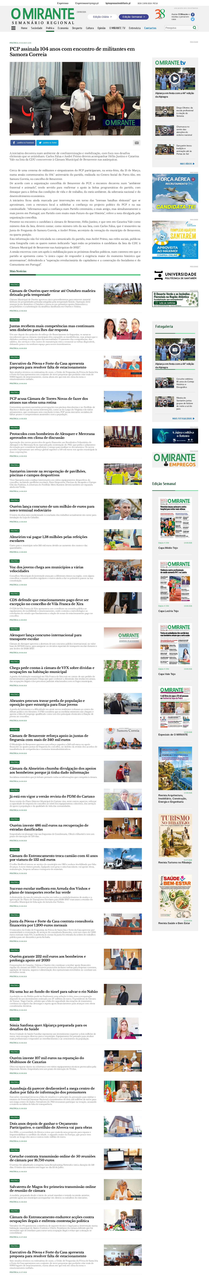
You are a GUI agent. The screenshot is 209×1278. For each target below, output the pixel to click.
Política (14, 43)
